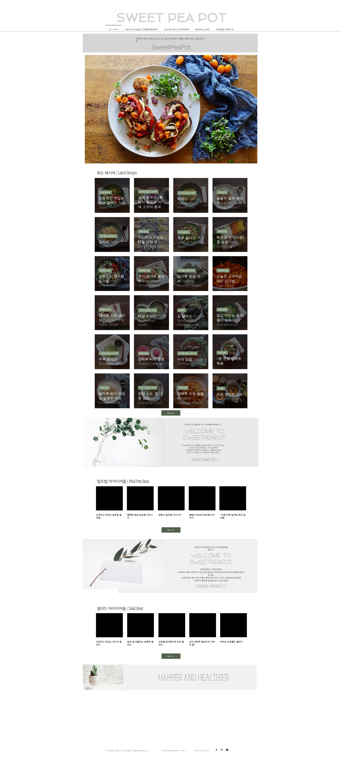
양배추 (181, 310)
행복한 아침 (105, 270)
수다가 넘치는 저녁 (187, 193)
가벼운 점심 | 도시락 (148, 192)
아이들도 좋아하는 (108, 236)
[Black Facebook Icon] (216, 749)
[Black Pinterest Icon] (221, 749)
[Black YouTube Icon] (227, 749)
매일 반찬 (222, 192)
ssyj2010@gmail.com (173, 751)
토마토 (221, 388)
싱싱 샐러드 (105, 192)
